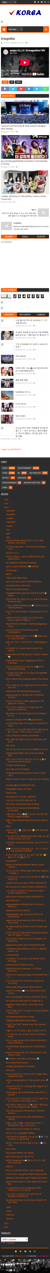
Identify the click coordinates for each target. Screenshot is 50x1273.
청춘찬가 (10, 1166)
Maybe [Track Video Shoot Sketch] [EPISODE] (25, 945)
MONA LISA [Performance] (17, 589)
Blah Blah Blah (22, 380)
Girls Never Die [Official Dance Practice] (22, 804)
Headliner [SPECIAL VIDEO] (17, 910)
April (8, 1207)
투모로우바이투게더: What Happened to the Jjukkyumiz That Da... (25, 702)
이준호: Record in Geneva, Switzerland (22, 735)
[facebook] (35, 2)
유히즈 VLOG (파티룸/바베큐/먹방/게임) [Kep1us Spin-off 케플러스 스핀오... (27, 933)
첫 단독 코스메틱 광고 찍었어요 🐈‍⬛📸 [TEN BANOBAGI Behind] (24, 668)
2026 (6, 500)
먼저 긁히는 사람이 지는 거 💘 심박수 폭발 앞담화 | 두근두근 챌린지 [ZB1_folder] (27, 1105)
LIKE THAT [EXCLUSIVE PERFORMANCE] (23, 582)
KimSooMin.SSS (12, 900)
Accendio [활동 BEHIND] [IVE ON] (20, 785)
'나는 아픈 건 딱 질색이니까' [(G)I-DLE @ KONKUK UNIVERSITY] (23, 1195)
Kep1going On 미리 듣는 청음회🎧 (21, 797)
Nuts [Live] (10, 745)
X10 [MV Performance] (15, 765)
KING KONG (11, 793)
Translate (10, 1243)
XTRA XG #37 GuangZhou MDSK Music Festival (26, 1174)
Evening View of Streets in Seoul (19, 965)
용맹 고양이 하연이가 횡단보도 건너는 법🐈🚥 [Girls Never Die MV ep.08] (26, 760)
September (11, 522)
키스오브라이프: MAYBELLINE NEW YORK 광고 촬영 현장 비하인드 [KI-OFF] (27, 837)
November (11, 514)
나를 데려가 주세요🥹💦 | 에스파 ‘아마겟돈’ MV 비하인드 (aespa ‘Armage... (27, 815)
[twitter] (38, 2)
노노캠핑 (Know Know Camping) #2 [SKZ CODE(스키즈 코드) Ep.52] (23, 1189)
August (9, 526)
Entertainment (24, 468)
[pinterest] (45, 2)
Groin (8, 826)
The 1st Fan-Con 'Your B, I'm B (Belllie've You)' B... (27, 749)
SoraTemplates (43, 1256)
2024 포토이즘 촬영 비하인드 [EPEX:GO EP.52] (26, 997)
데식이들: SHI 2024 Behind (17, 769)
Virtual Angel (11, 570)
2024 (6, 507)
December (10, 511)
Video (18, 82)
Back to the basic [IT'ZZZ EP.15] (19, 1157)
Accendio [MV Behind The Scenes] (20, 1066)
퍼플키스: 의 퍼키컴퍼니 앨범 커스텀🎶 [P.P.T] (26, 1030)
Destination (35, 473)
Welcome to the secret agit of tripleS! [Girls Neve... (27, 1178)
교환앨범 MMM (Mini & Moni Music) (21, 1020)
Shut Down (20, 416)
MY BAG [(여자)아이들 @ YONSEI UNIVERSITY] (26, 887)
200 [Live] (10, 1070)
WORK (8, 574)
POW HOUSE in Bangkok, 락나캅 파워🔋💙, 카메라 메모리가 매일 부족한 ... (27, 1138)
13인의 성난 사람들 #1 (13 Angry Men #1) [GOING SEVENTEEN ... (24, 708)
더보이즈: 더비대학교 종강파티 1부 (21, 800)
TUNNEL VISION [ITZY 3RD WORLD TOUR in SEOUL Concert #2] (23, 197)
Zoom (4, 473)
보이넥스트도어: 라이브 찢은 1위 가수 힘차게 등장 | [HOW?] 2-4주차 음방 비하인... (27, 1099)
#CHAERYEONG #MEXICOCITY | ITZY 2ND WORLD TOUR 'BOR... (24, 541)
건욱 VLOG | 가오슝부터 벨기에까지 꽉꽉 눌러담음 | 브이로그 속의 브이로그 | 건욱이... (27, 730)
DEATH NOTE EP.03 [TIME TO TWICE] (22, 1129)
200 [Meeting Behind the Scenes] (20, 1017)
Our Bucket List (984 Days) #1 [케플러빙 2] (24, 1001)
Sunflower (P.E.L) (23, 392)
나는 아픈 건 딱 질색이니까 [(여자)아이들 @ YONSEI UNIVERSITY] (25, 892)
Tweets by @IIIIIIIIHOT (11, 449)
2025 (6, 503)
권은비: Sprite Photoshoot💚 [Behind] (22, 566)
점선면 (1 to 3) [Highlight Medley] (20, 1133)
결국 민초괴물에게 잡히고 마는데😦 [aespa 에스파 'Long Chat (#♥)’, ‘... (27, 637)
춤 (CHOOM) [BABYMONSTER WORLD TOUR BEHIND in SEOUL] (24, 162)
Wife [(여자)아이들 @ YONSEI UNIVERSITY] (24, 897)
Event (4, 487)
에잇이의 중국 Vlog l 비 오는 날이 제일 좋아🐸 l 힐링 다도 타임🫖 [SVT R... (26, 856)
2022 (6, 1227)
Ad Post (5, 478)
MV (12, 82)
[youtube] (41, 2)
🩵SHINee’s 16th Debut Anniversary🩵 (22, 1059)
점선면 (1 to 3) (12, 553)
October (10, 518)
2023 (6, 1223)
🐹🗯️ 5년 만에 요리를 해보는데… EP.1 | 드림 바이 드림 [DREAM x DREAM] (27, 850)
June (8, 533)
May (8, 537)
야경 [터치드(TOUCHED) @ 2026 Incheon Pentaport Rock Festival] (23, 127)
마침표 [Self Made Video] (16, 578)
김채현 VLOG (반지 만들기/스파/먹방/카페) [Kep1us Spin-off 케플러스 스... (24, 619)
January (9, 1219)
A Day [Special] (12, 955)
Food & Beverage (9, 483)
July (8, 530)
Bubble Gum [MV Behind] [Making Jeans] (23, 691)
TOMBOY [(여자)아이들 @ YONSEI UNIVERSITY (26, 883)
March (9, 1211)
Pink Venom (21, 356)
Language (22, 478)
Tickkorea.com (20, 1256)
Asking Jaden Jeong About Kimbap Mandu (24, 987)
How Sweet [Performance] (17, 1063)
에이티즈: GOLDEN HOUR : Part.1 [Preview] (24, 1170)
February (10, 1215)
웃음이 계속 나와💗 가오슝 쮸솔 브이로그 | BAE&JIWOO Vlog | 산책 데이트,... (25, 1124)
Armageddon (11, 861)
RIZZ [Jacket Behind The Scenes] (20, 1153)
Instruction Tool (32, 483)
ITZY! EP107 (21, 404)
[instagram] (48, 2)
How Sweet (10, 1149)
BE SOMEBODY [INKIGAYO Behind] (21, 563)
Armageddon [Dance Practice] (18, 789)
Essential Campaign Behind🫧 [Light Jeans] (24, 719)
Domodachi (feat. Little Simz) (18, 585)
